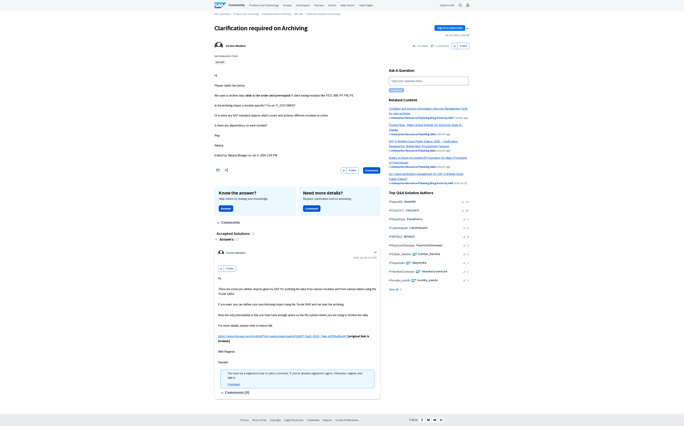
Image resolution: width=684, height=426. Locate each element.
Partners (319, 5)
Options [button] (467, 28)
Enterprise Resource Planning (276, 14)
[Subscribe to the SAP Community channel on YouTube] (434, 420)
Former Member (236, 46)
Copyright (275, 420)
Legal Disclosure (294, 420)
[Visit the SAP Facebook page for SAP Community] (422, 420)
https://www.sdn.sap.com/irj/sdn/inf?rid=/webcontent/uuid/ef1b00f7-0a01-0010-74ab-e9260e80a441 (282, 336)
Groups (287, 5)
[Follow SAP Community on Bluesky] (428, 420)
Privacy (244, 420)
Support (327, 420)
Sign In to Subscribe (449, 28)
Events (332, 5)
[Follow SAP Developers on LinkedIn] (441, 420)
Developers (303, 5)
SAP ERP (220, 62)
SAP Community (222, 14)
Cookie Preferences (347, 420)
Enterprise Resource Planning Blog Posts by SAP (422, 117)
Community (236, 5)
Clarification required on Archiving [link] (323, 14)
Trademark (313, 420)
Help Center (348, 5)
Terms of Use (259, 420)
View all (393, 289)
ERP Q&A (298, 14)
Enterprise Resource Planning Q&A (413, 134)
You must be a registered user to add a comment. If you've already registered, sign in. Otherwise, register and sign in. (295, 375)
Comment (371, 170)
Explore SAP (447, 5)
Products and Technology (264, 5)
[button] (454, 46)
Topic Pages (366, 5)
